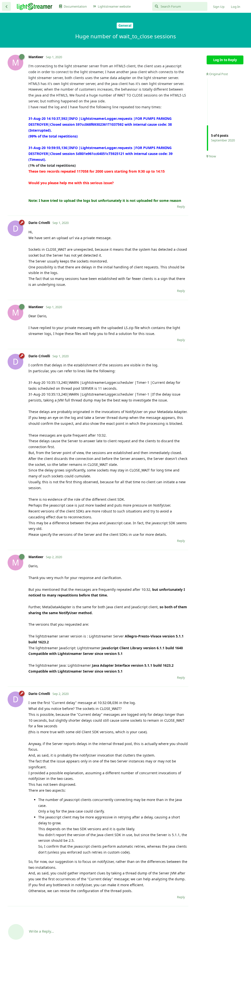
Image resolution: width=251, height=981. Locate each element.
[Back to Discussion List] (6, 6)
